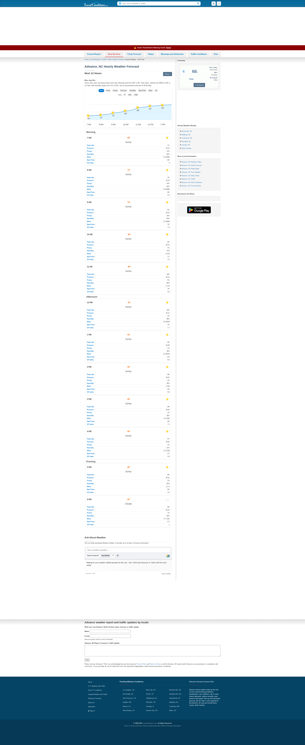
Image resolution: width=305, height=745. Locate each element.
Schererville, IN (174, 698)
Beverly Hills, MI (175, 690)
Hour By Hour (114, 54)
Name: (87, 631)
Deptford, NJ (173, 702)
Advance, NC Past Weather (190, 172)
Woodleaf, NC (186, 141)
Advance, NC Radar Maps (190, 169)
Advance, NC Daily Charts (190, 176)
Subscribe (91, 707)
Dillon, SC (172, 710)
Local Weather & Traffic (98, 59)
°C (117, 555)
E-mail (87, 636)
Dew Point (142, 90)
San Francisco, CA (129, 698)
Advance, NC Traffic (188, 179)
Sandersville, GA (175, 694)
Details (168, 48)
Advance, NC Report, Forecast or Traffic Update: (102, 643)
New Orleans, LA (129, 710)
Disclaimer (168, 573)
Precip (115, 90)
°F (124, 95)
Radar (151, 54)
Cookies (151, 726)
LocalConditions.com (149, 723)
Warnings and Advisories (172, 54)
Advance (122, 59)
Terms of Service (156, 664)
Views (167, 74)
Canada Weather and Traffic (97, 694)
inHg (135, 95)
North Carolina (113, 59)
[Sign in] (213, 3)
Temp (101, 90)
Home (87, 59)
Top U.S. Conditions (95, 690)
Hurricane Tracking (94, 698)
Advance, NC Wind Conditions (191, 182)
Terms (163, 573)
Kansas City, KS (152, 710)
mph (129, 95)
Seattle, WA (127, 702)
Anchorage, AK (128, 694)
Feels (108, 90)
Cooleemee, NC (186, 138)
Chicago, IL (150, 706)
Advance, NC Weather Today (191, 162)
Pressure (123, 90)
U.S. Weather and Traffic (96, 686)
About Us (91, 702)
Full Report (199, 85)
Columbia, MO (174, 706)
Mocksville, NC (186, 131)
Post (87, 660)
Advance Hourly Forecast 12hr (201, 682)
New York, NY (151, 690)
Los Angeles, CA (128, 690)
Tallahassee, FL (151, 698)
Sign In (92, 711)
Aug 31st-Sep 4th (93, 555)
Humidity (133, 90)
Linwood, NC (185, 145)
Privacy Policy (142, 664)
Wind (150, 90)
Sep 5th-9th (105, 555)
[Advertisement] (152, 26)
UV (156, 90)
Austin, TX (149, 694)
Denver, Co (126, 706)
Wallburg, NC (186, 135)
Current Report (94, 54)
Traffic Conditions (199, 54)
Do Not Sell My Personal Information (168, 726)
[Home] (96, 3)
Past (216, 54)
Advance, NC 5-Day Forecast (191, 165)
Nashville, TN (150, 702)
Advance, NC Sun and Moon (191, 186)
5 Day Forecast (134, 54)
